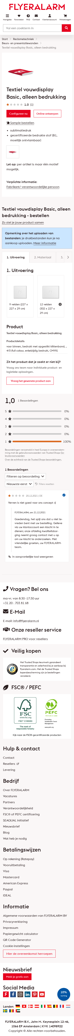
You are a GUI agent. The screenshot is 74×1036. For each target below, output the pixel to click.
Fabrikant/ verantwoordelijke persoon (32, 187)
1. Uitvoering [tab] (16, 257)
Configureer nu (18, 113)
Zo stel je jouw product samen (23, 222)
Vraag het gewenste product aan (31, 381)
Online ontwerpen (47, 113)
